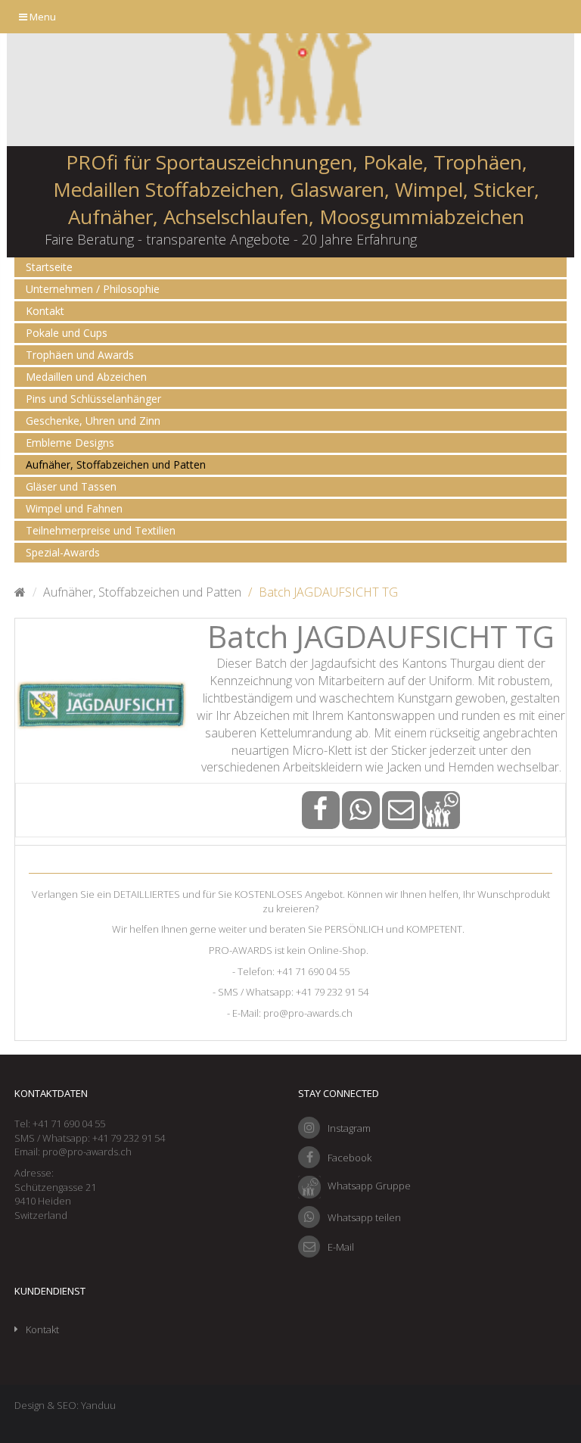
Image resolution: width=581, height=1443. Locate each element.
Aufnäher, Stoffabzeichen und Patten (116, 464)
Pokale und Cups (66, 333)
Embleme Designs (70, 442)
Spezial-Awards (63, 552)
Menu (41, 16)
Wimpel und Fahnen (74, 508)
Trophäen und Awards (80, 355)
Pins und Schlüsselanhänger (93, 398)
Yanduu (98, 1405)
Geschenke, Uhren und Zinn (93, 420)
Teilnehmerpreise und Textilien (101, 530)
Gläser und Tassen (71, 486)
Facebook (349, 1157)
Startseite (49, 267)
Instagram (349, 1128)
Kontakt (45, 311)
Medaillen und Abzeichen (86, 376)
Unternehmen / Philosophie (93, 289)
